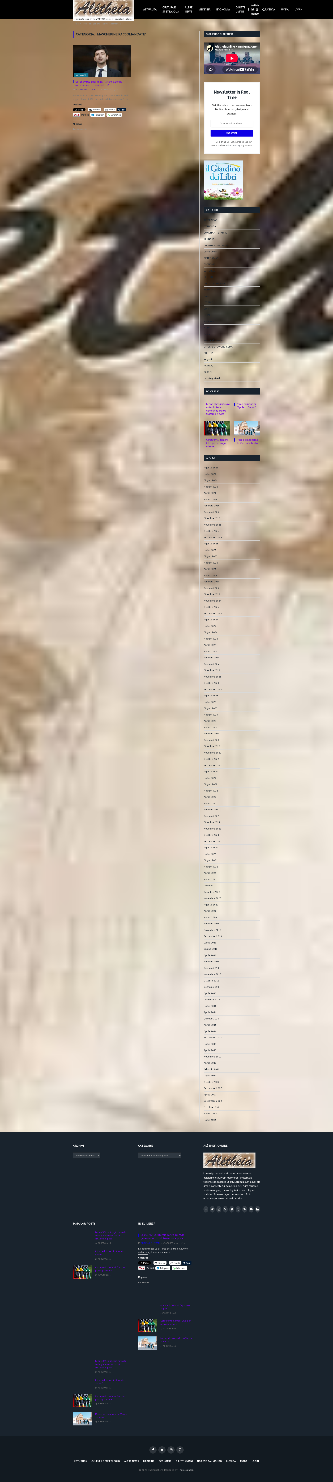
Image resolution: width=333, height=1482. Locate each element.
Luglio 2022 (210, 778)
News (207, 334)
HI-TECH (208, 277)
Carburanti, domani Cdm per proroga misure (217, 443)
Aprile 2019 (210, 955)
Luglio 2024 (210, 626)
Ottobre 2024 (211, 607)
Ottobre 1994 (211, 1107)
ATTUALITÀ (150, 9)
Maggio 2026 (211, 486)
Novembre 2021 (212, 828)
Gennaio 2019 (211, 968)
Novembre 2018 (212, 974)
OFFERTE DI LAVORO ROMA (218, 346)
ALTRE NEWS (189, 9)
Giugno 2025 (210, 556)
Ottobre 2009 (211, 1082)
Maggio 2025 (211, 562)
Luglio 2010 (210, 1075)
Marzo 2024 (210, 651)
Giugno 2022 (210, 784)
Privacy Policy (233, 145)
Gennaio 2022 (211, 816)
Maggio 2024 (211, 638)
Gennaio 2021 (211, 885)
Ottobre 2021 (211, 835)
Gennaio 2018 (211, 987)
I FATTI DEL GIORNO (214, 283)
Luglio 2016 (210, 1006)
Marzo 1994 (210, 1113)
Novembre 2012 (212, 1056)
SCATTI (208, 372)
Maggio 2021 (211, 866)
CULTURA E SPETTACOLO (171, 9)
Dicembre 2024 (212, 594)
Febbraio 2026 (212, 505)
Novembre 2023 (212, 676)
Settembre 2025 (213, 537)
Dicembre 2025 (212, 518)
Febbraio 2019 (212, 961)
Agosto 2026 (211, 467)
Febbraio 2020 (212, 923)
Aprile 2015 (210, 1025)
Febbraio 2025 (212, 581)
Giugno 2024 (210, 632)
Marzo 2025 (210, 575)
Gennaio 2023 (211, 740)
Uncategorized (212, 378)
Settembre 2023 (213, 689)
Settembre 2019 (213, 936)
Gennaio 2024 (211, 664)
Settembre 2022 (213, 765)
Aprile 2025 (210, 569)
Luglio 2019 (210, 942)
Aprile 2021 (210, 873)
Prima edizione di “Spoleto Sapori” (247, 406)
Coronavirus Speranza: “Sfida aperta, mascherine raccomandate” (99, 83)
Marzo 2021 (210, 879)
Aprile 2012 (210, 1063)
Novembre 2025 (212, 524)
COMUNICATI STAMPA (215, 232)
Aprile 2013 (210, 1050)
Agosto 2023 (211, 695)
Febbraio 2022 (212, 809)
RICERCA (270, 9)
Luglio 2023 (210, 702)
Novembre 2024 (212, 600)
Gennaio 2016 (211, 1018)
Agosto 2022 (211, 771)
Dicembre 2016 (212, 999)
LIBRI (206, 308)
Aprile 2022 (210, 797)
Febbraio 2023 (212, 733)
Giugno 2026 (210, 480)
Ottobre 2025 (211, 531)
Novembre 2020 (212, 898)
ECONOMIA (223, 9)
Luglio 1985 (210, 1120)
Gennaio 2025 (211, 588)
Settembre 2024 (213, 613)
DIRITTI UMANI (240, 9)
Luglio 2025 (210, 550)
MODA (285, 9)
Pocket (85, 114)
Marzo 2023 (210, 727)
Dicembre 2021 (212, 822)
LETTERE (208, 302)
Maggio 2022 (211, 790)
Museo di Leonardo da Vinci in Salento (247, 441)
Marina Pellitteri (85, 90)
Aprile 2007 (210, 1094)
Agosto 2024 (211, 619)
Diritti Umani (210, 251)
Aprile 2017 (210, 993)
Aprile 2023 (210, 721)
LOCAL (207, 315)
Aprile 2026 (210, 493)
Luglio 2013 (210, 1044)
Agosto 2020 (211, 904)
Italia (206, 296)
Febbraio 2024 (212, 657)
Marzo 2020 (210, 917)
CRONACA (209, 239)
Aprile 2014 (210, 1031)
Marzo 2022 (210, 803)
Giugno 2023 (210, 708)
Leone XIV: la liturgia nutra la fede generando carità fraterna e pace (218, 409)
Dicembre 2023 (212, 670)
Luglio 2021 (210, 854)
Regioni (208, 359)
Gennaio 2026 (211, 512)
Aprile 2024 (210, 645)
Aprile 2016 (210, 1012)
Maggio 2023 (211, 714)
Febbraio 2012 (212, 1069)
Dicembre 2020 (212, 892)
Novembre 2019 (212, 930)
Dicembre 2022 (212, 746)
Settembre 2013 (213, 1037)
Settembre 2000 (213, 1101)
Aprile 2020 (210, 911)
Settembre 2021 (213, 841)
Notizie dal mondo (255, 9)
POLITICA (209, 353)
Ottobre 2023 (211, 683)
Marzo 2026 (210, 499)
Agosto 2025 (211, 543)
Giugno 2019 (210, 949)
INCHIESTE (209, 289)
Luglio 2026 (210, 474)
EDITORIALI (209, 270)
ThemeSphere (185, 1470)
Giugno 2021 (210, 860)
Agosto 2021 (211, 847)
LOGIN (298, 9)
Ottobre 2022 (211, 759)
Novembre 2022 (212, 752)
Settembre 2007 (213, 1088)
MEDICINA (204, 9)
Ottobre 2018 (211, 980)
